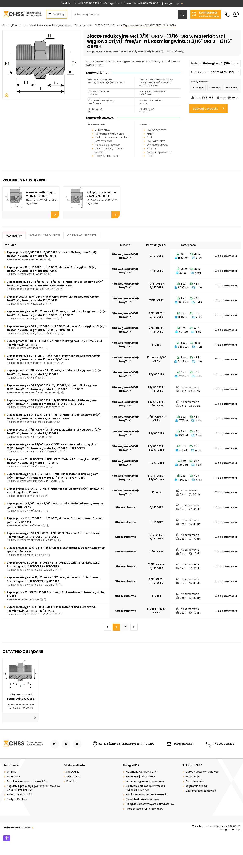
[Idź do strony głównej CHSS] (22, 744)
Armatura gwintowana (59, 25)
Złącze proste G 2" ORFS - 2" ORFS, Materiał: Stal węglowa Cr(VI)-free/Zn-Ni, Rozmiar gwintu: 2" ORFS (55, 490)
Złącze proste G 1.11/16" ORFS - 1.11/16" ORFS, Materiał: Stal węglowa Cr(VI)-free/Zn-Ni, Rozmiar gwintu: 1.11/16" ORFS (54, 461)
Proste (116, 25)
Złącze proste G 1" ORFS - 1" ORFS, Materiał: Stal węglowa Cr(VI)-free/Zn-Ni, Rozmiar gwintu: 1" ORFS (55, 342)
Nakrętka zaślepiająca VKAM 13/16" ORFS (40, 194)
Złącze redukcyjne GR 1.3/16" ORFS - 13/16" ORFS (149, 25)
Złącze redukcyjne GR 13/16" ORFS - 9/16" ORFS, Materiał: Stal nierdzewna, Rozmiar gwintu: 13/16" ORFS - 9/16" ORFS (53, 564)
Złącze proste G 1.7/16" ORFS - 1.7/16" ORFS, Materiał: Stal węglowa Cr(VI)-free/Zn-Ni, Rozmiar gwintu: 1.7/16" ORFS (54, 431)
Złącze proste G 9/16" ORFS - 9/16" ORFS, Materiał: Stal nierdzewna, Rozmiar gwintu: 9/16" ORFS (55, 505)
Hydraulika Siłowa (33, 25)
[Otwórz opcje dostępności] (6, 838)
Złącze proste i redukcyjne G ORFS (21, 696)
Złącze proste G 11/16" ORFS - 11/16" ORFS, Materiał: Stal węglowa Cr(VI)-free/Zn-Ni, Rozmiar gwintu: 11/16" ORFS (52, 269)
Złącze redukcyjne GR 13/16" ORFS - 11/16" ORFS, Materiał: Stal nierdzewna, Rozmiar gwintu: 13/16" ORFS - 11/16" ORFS (53, 579)
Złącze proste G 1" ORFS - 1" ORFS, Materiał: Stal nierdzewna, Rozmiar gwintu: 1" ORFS (56, 594)
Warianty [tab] (14, 236)
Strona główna (10, 25)
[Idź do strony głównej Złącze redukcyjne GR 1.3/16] (22, 14)
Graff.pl (236, 829)
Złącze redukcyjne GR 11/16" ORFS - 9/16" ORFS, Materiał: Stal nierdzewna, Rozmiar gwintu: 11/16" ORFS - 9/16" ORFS (53, 535)
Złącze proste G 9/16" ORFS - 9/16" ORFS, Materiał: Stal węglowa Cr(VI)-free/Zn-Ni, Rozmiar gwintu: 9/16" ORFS (52, 254)
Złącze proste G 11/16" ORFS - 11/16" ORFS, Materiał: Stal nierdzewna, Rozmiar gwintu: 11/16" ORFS (55, 520)
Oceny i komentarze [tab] (81, 235)
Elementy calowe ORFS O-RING (92, 25)
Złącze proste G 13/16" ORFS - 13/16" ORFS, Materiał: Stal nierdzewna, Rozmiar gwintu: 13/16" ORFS (56, 549)
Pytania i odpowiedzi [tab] (44, 235)
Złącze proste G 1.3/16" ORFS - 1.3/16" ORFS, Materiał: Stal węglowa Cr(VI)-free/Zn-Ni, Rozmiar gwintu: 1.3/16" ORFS (54, 372)
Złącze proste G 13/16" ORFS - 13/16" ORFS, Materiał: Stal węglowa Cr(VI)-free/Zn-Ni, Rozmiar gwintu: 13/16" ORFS (53, 298)
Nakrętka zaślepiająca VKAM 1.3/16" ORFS (101, 194)
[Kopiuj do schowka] (100, 46)
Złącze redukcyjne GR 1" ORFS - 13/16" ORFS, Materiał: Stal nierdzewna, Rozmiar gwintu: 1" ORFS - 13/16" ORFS (51, 608)
